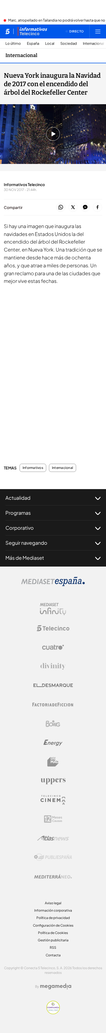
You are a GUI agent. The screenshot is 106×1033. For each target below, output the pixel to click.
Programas (18, 513)
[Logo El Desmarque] (53, 685)
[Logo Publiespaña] (53, 857)
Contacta (53, 955)
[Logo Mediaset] (53, 585)
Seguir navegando (26, 543)
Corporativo (19, 528)
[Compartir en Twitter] (73, 207)
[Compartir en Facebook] (97, 207)
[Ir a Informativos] (32, 31)
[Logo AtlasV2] (53, 838)
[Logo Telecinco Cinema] (53, 800)
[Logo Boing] (53, 723)
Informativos (33, 467)
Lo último (13, 43)
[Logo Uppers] (53, 781)
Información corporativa (53, 910)
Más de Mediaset (24, 558)
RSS (53, 947)
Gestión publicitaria (53, 940)
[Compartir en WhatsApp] (61, 207)
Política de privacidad (53, 918)
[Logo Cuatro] (53, 647)
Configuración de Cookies (53, 925)
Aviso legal (53, 903)
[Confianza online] (53, 1013)
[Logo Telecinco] (53, 628)
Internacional (93, 43)
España (33, 43)
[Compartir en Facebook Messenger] (85, 207)
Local (49, 43)
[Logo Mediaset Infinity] (53, 609)
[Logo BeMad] (53, 762)
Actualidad (17, 498)
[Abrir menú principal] (98, 31)
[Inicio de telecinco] (7, 31)
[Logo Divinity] (53, 666)
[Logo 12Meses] (53, 819)
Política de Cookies (53, 933)
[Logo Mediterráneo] (53, 876)
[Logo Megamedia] (55, 986)
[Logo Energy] (53, 743)
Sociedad (68, 43)
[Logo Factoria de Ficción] (53, 704)
